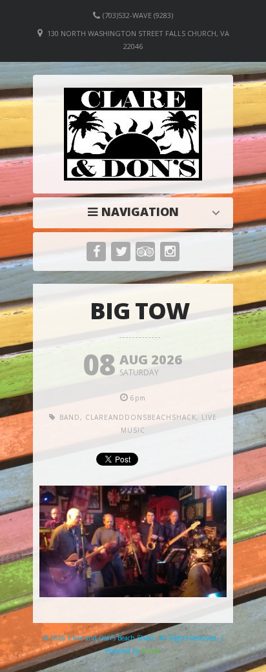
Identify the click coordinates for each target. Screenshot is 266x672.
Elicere (151, 650)
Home (136, 211)
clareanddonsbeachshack (140, 417)
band (69, 417)
